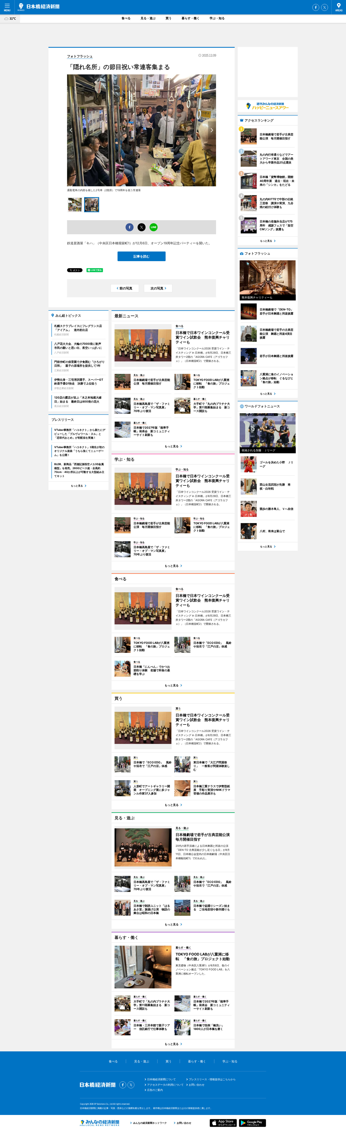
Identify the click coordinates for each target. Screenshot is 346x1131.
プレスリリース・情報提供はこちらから (212, 1079)
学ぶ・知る (217, 18)
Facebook (315, 7)
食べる (126, 18)
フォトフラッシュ (80, 56)
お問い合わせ (196, 1084)
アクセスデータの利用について (165, 1084)
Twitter (324, 7)
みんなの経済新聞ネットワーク (99, 1123)
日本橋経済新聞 (38, 7)
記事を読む (142, 256)
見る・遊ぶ (148, 18)
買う (169, 18)
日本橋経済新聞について (161, 1079)
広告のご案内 (155, 1089)
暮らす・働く (191, 18)
